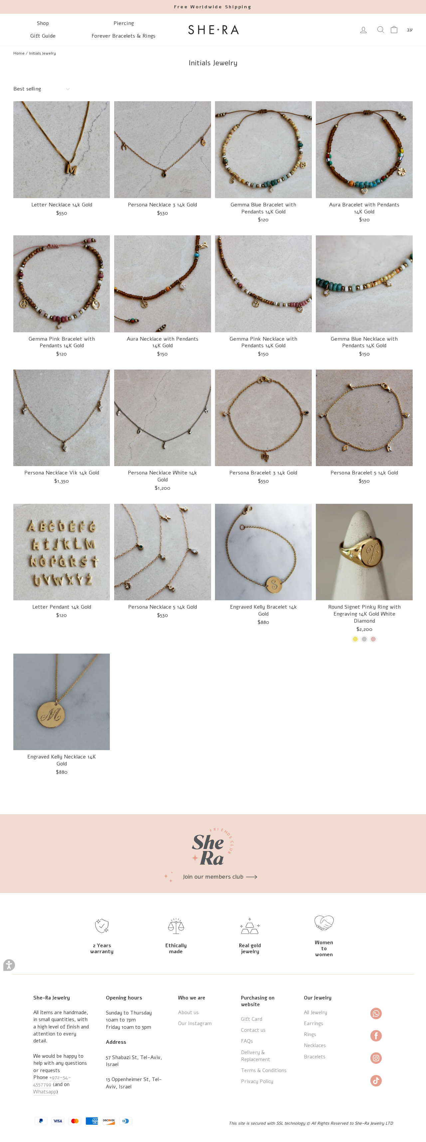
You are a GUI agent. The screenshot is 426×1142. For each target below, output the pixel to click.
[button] (9, 965)
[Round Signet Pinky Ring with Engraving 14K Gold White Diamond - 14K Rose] (373, 639)
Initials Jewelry (42, 53)
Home (19, 53)
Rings (310, 1034)
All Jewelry (315, 1012)
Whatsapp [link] (44, 1091)
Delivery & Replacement (255, 1056)
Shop (43, 23)
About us (188, 1012)
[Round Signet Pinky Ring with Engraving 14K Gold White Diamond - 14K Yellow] (355, 639)
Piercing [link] (123, 23)
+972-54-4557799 (52, 1081)
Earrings (313, 1023)
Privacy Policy (257, 1081)
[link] (213, 6)
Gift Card (251, 1019)
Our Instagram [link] (195, 1023)
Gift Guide (43, 36)
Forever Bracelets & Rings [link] (123, 36)
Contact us (253, 1030)
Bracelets (314, 1056)
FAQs (247, 1041)
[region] (213, 53)
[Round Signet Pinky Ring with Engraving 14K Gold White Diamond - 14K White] (364, 639)
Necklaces (315, 1045)
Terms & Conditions (264, 1070)
